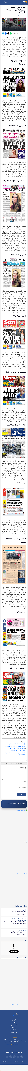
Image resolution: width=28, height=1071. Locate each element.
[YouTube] (18, 1056)
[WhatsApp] (11, 33)
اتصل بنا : (19, 1044)
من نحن (14, 1027)
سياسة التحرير (13, 1029)
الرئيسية (24, 14)
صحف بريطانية (9, 14)
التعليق (24, 768)
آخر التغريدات (21, 939)
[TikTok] (10, 1056)
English (6, 2)
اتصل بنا (14, 1022)
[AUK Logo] (14, 1014)
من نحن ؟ (14, 1037)
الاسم (24, 781)
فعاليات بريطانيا (21, 906)
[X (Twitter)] (8, 33)
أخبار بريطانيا (18, 14)
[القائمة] (2, 2)
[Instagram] (14, 1056)
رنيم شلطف (23, 33)
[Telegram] (3, 33)
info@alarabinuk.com (11, 1044)
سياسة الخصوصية (13, 1025)
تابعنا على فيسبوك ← (14, 1004)
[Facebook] (6, 33)
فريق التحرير (14, 1032)
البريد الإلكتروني (22, 787)
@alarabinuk (14, 951)
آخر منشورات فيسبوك (19, 956)
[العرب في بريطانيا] (25, 2)
